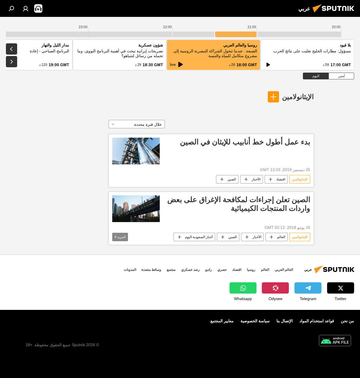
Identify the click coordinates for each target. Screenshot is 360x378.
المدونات (130, 270)
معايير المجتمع (222, 321)
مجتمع (171, 270)
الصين (232, 179)
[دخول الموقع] (25, 8)
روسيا (251, 270)
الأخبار (256, 179)
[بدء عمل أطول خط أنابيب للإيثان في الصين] (136, 151)
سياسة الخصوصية (255, 321)
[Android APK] (335, 341)
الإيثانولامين (298, 96)
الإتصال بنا (284, 321)
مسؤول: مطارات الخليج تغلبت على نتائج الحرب (312, 51)
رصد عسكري (190, 270)
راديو (208, 270)
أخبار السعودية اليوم (199, 237)
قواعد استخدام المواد (317, 321)
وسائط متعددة (151, 270)
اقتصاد (280, 179)
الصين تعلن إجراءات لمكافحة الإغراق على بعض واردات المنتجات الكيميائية (238, 204)
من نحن (347, 321)
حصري (222, 270)
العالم (281, 237)
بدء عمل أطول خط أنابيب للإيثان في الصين (245, 142)
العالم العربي (284, 270)
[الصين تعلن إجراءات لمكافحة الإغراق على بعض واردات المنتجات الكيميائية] (136, 208)
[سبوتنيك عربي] (335, 13)
